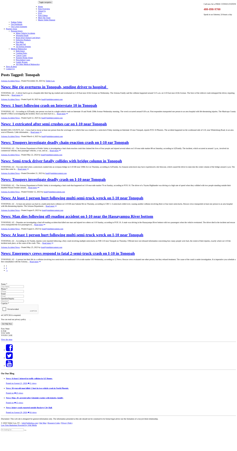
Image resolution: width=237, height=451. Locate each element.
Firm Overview (44, 9)
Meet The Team (44, 18)
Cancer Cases (21, 55)
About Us (42, 11)
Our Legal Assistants (19, 27)
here (28, 319)
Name (4, 284)
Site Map (42, 423)
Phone (4, 289)
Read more (16, 95)
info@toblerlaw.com (30, 423)
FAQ (40, 13)
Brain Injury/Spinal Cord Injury (28, 38)
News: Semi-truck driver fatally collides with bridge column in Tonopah (61, 161)
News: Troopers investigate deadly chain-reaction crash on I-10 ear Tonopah (65, 142)
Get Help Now (7, 324)
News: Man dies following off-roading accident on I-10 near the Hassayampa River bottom (77, 216)
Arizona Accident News (10, 81)
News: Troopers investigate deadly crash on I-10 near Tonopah (53, 179)
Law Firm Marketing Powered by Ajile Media (19, 425)
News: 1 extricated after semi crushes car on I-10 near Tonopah (54, 124)
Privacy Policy (67, 423)
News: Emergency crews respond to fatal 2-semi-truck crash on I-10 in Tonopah (68, 253)
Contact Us (10, 69)
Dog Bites (20, 42)
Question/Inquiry (7, 298)
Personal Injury (17, 31)
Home (40, 7)
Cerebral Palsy (21, 53)
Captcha (5, 303)
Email (3, 294)
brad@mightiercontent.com (52, 99)
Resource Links (54, 423)
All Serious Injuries (23, 47)
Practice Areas (11, 29)
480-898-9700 (212, 9)
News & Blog (11, 67)
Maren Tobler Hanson (46, 20)
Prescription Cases (23, 60)
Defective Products (23, 40)
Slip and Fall (21, 44)
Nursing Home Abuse (24, 58)
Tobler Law (50, 81)
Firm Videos (43, 15)
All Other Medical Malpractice (28, 64)
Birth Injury (20, 51)
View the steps (6, 339)
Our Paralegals (16, 24)
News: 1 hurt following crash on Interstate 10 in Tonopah (49, 105)
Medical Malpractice (19, 49)
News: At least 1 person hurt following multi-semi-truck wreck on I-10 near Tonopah (72, 198)
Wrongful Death (22, 35)
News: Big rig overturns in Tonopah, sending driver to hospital (54, 87)
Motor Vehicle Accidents (25, 33)
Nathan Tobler (16, 22)
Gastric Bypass (22, 62)
